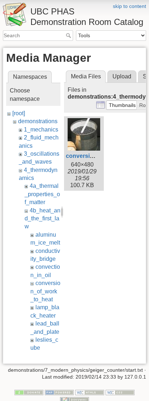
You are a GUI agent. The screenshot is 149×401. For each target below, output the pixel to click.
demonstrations (38, 121)
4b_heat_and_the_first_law (42, 218)
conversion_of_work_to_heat (45, 291)
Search (69, 35)
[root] (18, 113)
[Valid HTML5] (89, 392)
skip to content (129, 6)
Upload (121, 76)
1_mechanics (41, 129)
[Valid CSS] (120, 392)
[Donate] (28, 392)
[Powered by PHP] (59, 392)
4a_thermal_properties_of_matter (42, 194)
